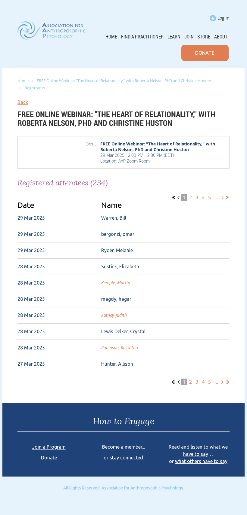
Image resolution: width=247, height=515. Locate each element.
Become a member (122, 446)
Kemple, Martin (115, 282)
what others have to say (201, 461)
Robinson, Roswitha (119, 347)
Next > (222, 197)
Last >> (227, 197)
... (216, 197)
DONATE (204, 53)
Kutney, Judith (114, 315)
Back (22, 102)
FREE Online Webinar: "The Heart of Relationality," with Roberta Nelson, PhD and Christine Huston (124, 80)
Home (23, 80)
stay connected (126, 457)
